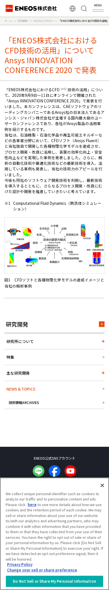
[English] (72, 8)
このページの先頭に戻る (100, 437)
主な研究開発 (18, 373)
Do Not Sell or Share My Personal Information (54, 581)
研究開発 (17, 324)
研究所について (20, 341)
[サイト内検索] (84, 8)
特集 (10, 357)
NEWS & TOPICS (20, 389)
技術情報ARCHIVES (24, 402)
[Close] (102, 485)
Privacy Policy (19, 564)
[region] (54, 534)
